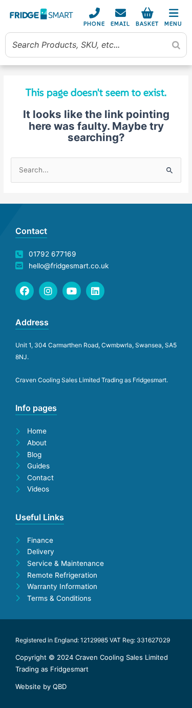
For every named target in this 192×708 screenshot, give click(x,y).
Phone (94, 23)
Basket (147, 23)
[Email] (120, 13)
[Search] (176, 44)
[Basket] (147, 13)
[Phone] (94, 13)
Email (120, 23)
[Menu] (173, 13)
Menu (173, 23)
